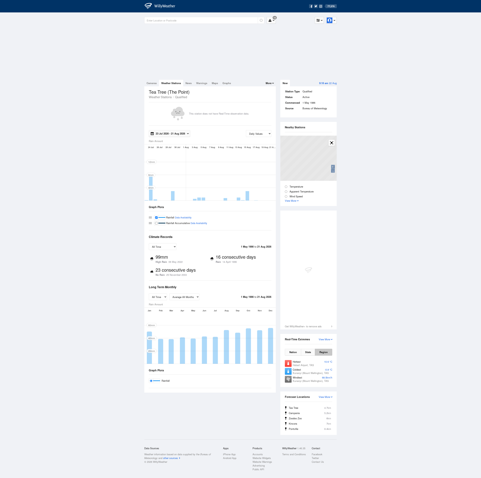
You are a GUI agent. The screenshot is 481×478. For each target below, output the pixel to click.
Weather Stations (171, 83)
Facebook (317, 454)
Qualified (181, 97)
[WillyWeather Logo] (162, 6)
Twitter (315, 458)
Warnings (201, 83)
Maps (215, 83)
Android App (229, 458)
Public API (258, 469)
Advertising (259, 465)
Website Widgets (262, 458)
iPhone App (229, 454)
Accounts (258, 454)
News (188, 83)
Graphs (226, 83)
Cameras (152, 83)
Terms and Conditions (294, 454)
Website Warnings (262, 462)
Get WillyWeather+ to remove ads (303, 326)
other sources (170, 458)
